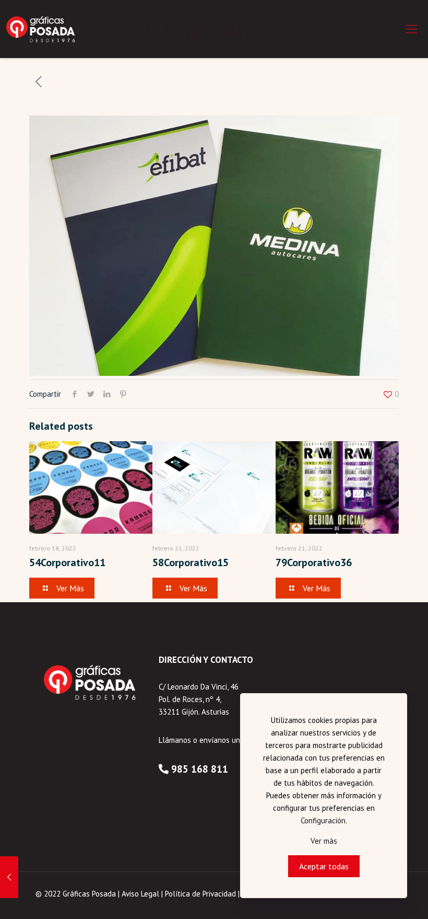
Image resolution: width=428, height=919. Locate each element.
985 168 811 (199, 769)
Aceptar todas (324, 866)
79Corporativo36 (314, 562)
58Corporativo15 (190, 562)
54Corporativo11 (67, 562)
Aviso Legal (140, 894)
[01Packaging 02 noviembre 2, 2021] (9, 877)
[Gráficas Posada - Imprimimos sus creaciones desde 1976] (41, 29)
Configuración (323, 820)
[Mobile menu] (411, 29)
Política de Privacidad (200, 894)
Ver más (324, 841)
